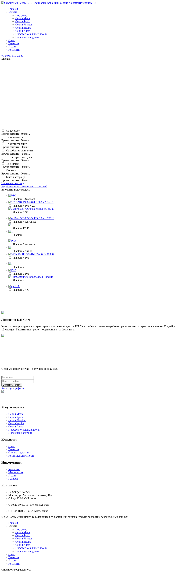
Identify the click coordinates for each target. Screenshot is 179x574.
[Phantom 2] (10, 263)
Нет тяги (15, 172)
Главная (13, 8)
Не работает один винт (17, 152)
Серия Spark (22, 21)
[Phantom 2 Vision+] (10, 247)
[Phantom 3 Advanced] (12, 240)
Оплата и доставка (19, 452)
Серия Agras (22, 30)
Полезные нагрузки (27, 37)
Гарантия (13, 43)
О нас (11, 40)
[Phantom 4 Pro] (31, 254)
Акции (12, 46)
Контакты (14, 49)
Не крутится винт (15, 145)
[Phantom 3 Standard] (12, 195)
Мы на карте (15, 472)
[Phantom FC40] (10, 224)
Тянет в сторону (15, 179)
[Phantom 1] (10, 231)
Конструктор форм (12, 388)
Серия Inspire (23, 27)
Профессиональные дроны (31, 33)
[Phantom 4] (30, 276)
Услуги (12, 11)
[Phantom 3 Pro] (12, 270)
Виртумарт (21, 15)
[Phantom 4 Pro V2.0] (30, 202)
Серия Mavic (22, 18)
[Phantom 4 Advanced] (31, 218)
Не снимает (15, 165)
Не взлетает (15, 132)
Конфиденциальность (21, 455)
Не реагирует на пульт (16, 159)
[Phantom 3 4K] (14, 286)
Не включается (15, 139)
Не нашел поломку (24, 185)
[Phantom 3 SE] (31, 208)
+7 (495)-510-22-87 (12, 55)
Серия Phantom (24, 24)
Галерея (13, 478)
